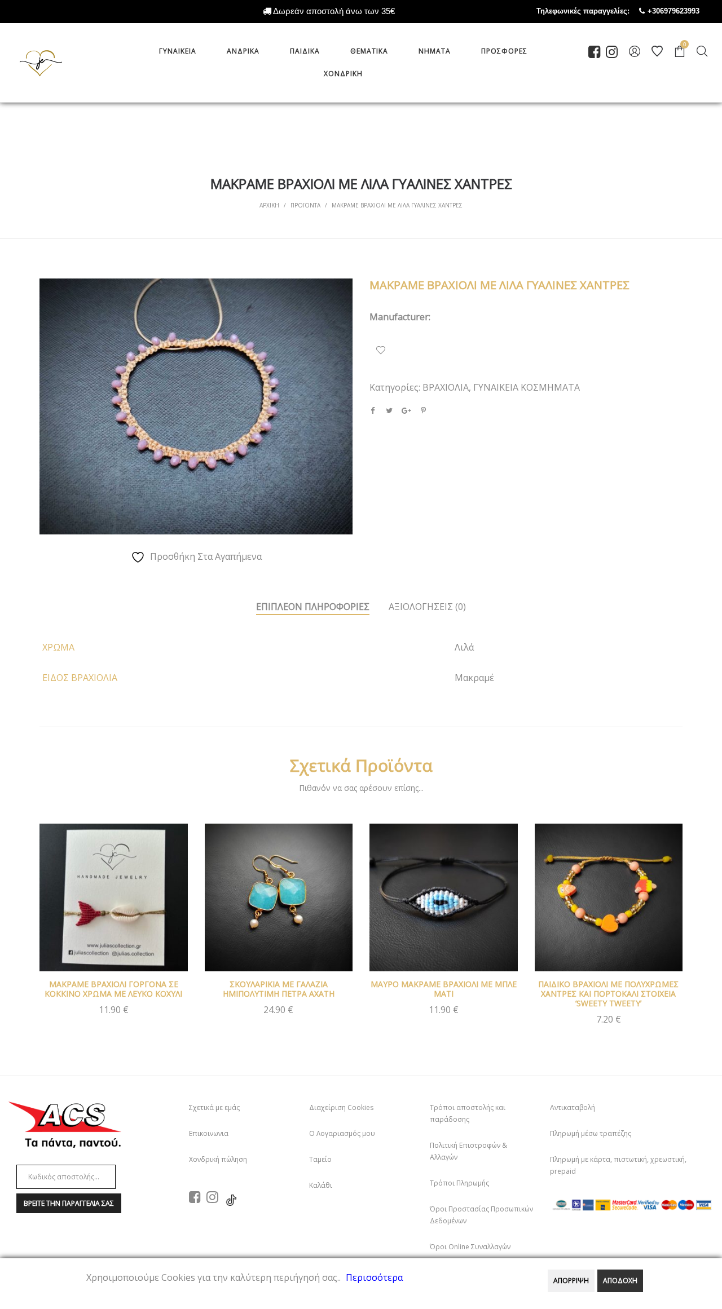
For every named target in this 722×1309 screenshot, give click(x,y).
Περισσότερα (374, 1277)
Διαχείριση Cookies (341, 1107)
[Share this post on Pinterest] (423, 410)
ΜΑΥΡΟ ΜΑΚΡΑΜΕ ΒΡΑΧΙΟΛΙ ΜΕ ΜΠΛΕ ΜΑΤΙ (444, 989)
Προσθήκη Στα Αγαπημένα (380, 350)
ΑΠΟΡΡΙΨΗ (571, 1280)
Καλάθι (320, 1185)
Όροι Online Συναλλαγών (470, 1246)
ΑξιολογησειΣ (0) (427, 606)
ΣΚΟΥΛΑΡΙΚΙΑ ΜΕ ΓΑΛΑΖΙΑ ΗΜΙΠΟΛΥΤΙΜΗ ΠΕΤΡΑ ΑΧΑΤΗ (278, 989)
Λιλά (464, 647)
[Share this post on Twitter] (389, 410)
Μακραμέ (474, 677)
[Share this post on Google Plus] (406, 410)
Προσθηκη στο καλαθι (113, 1015)
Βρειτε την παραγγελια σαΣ (69, 1203)
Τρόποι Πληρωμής (459, 1183)
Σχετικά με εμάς (214, 1107)
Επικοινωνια (208, 1133)
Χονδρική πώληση (218, 1159)
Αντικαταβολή (572, 1107)
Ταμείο (320, 1159)
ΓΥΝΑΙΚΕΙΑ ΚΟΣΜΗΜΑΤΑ (526, 387)
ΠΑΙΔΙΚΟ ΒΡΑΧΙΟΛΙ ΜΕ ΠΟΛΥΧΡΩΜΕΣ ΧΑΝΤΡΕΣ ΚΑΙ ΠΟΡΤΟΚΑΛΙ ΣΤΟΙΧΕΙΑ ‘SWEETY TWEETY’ (608, 994)
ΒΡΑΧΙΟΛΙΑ (445, 387)
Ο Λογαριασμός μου (342, 1133)
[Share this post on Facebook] (372, 410)
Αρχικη (269, 205)
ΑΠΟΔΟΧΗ (620, 1280)
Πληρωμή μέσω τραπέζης (590, 1133)
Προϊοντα (305, 205)
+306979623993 (685, 11)
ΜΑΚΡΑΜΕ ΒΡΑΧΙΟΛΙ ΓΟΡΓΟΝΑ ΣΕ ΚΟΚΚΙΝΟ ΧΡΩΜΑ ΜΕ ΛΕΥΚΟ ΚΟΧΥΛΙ (113, 989)
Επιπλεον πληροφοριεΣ (312, 606)
